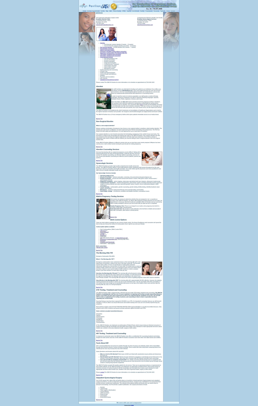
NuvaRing (103, 235)
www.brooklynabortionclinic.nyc (104, 25)
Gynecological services (106, 57)
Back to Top (99, 118)
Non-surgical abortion (106, 47)
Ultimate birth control (101, 247)
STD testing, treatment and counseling (110, 54)
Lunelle (102, 233)
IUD (101, 238)
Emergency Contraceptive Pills (108, 239)
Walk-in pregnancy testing (107, 50)
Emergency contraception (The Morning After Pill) (113, 53)
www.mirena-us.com (122, 238)
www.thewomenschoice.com (145, 25)
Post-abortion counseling (107, 48)
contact (102, 372)
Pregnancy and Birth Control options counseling (113, 51)
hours (141, 104)
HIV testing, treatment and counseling (110, 55)
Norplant (102, 240)
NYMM (132, 405)
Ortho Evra (103, 231)
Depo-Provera (104, 232)
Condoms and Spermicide (107, 242)
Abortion (102, 43)
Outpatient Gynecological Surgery (109, 79)
